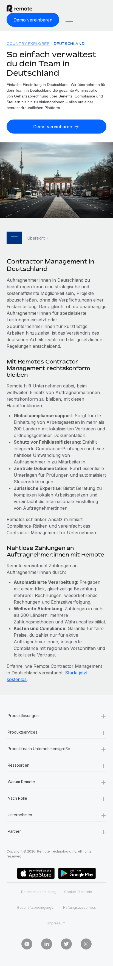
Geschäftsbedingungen (36, 907)
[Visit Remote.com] (24, 8)
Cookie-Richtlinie (78, 892)
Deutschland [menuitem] (69, 44)
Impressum (56, 923)
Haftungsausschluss (79, 907)
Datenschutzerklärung (38, 892)
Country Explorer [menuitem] (28, 44)
